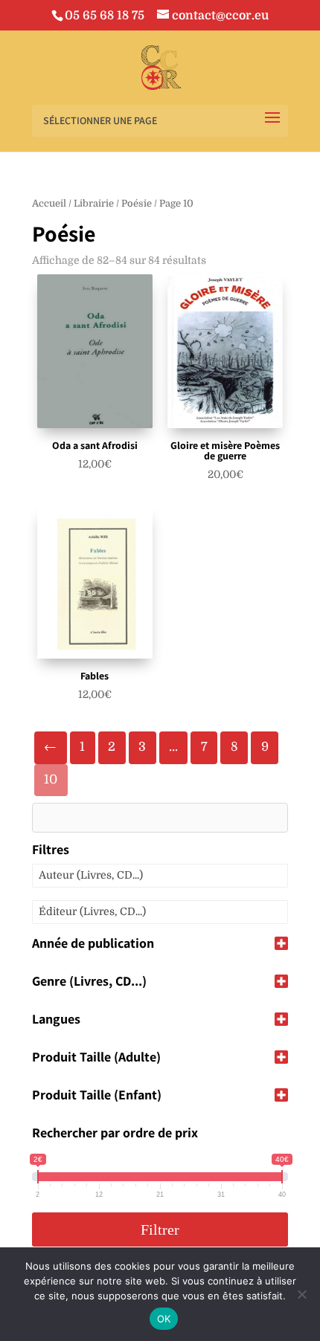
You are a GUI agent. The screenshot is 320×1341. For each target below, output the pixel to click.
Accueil (49, 203)
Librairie (94, 203)
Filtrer (160, 1229)
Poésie (136, 203)
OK (164, 1319)
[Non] (301, 1294)
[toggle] (281, 944)
